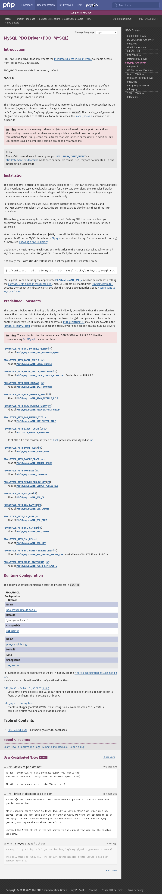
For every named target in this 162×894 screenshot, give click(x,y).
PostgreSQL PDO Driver (138, 85)
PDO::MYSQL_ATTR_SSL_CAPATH (20, 505)
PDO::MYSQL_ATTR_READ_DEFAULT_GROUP (25, 406)
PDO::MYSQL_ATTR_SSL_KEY (18, 539)
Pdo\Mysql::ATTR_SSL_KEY (31, 543)
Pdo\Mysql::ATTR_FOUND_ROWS (32, 451)
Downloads (27, 5)
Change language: (85, 32)
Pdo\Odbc (132, 81)
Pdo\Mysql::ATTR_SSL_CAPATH (32, 508)
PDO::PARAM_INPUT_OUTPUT (71, 156)
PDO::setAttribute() (102, 283)
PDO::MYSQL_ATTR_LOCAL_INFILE (21, 360)
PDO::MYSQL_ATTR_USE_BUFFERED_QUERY (25, 348)
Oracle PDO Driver (136, 74)
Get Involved (66, 5)
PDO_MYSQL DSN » (148, 19)
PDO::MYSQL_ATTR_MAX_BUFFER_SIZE (23, 417)
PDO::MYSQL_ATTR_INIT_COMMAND (21, 383)
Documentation (46, 5)
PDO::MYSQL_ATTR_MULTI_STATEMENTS (24, 562)
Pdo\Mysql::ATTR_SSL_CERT (31, 520)
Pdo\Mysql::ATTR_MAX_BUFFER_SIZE (36, 421)
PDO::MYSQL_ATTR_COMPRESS (19, 470)
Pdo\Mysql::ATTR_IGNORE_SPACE (34, 463)
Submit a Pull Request (55, 746)
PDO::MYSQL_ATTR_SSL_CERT (19, 516)
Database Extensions (49, 19)
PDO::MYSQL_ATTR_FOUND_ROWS (20, 448)
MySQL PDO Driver (136, 62)
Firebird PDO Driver (136, 47)
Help (79, 5)
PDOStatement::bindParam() (22, 160)
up (5, 767)
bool (43, 428)
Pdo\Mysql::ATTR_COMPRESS (31, 474)
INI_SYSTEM (12, 631)
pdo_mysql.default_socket (21, 609)
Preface (8, 19)
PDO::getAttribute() (73, 322)
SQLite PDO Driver (136, 93)
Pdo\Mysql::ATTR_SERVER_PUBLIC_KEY (37, 486)
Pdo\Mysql (29, 339)
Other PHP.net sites (112, 890)
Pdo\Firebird (133, 51)
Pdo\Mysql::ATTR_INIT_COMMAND (34, 387)
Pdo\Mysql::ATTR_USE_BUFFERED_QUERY (37, 352)
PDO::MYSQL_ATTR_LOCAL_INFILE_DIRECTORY (28, 371)
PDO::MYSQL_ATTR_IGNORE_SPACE (21, 459)
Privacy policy (135, 890)
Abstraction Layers (73, 19)
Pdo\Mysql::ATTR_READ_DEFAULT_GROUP (37, 409)
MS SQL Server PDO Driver (140, 40)
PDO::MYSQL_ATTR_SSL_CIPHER (20, 528)
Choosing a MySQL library (33, 242)
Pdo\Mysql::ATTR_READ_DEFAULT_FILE (37, 398)
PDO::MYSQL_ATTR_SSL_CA (18, 493)
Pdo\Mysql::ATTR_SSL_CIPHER (32, 531)
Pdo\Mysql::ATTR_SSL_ (68, 280)
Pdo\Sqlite (132, 97)
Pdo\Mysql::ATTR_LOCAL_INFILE (34, 364)
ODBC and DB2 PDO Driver (140, 78)
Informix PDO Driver (137, 59)
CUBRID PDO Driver (136, 36)
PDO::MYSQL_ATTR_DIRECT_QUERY (21, 428)
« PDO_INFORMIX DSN (121, 19)
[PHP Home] (9, 5)
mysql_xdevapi (84, 116)
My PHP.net (77, 890)
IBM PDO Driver (134, 55)
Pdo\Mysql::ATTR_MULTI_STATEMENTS (36, 566)
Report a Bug (77, 746)
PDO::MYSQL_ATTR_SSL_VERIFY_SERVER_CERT (28, 550)
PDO (89, 19)
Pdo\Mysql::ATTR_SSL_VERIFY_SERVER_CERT (40, 554)
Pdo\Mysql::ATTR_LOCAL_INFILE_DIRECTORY (40, 375)
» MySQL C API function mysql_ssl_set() (30, 283)
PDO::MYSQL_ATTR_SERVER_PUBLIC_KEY (25, 482)
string (45, 688)
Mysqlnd (57, 238)
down (10, 767)
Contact (92, 890)
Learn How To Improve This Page (22, 746)
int (49, 348)
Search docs (125, 5)
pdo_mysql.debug (16, 644)
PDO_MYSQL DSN (17, 729)
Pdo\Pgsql (132, 89)
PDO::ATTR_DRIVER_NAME (17, 326)
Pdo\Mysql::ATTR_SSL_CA (30, 497)
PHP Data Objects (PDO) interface (73, 58)
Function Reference (25, 19)
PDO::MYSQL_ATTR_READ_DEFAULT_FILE (25, 394)
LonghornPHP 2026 (81, 12)
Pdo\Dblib (132, 43)
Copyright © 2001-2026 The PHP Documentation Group (36, 890)
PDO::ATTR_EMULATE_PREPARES (32, 432)
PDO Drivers (13, 22)
